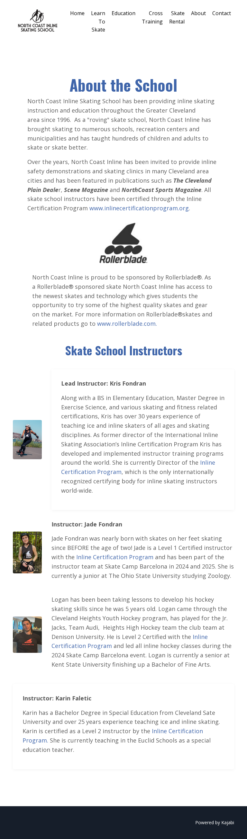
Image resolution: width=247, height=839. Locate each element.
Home (77, 13)
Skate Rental (177, 17)
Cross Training (152, 17)
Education (123, 13)
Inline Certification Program (114, 557)
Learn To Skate (98, 21)
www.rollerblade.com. (127, 323)
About (198, 13)
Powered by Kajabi (214, 822)
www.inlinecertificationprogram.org (139, 208)
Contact (221, 13)
